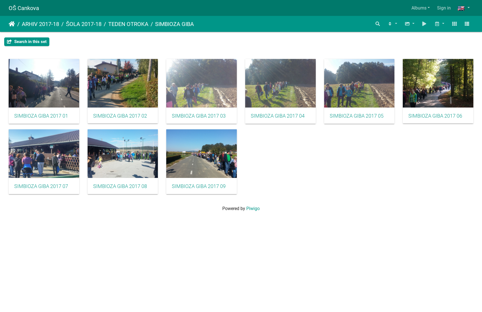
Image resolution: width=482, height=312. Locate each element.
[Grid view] (454, 24)
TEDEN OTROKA (128, 24)
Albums (418, 8)
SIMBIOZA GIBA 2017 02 (120, 116)
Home (12, 24)
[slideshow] (424, 24)
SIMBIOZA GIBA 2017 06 (435, 116)
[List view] (467, 24)
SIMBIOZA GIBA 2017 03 (199, 116)
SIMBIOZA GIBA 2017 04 (278, 116)
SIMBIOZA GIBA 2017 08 (120, 186)
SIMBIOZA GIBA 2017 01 (41, 116)
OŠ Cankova (24, 8)
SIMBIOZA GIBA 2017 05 (357, 116)
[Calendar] (439, 24)
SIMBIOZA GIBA (174, 24)
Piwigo (253, 208)
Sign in (444, 8)
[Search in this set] (378, 24)
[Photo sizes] (409, 24)
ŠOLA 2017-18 (84, 24)
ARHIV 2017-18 (40, 24)
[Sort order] (392, 24)
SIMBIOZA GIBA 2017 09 (199, 186)
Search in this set (30, 41)
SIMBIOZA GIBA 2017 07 (41, 186)
